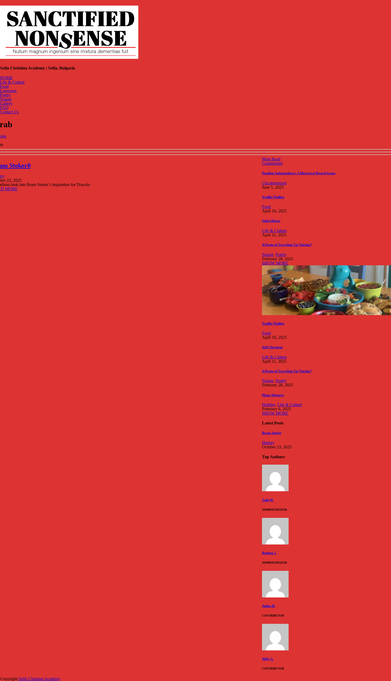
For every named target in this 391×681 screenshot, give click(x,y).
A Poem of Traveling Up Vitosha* (287, 245)
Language (8, 90)
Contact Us (9, 112)
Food (4, 86)
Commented (272, 163)
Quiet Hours (271, 221)
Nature (5, 99)
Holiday (268, 404)
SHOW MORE (275, 263)
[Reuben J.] (275, 543)
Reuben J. (269, 553)
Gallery (6, 103)
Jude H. (267, 500)
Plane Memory (273, 395)
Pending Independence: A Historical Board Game (298, 173)
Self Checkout (272, 347)
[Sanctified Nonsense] (69, 56)
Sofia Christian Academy (39, 678)
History (268, 442)
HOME (6, 78)
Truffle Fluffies (273, 197)
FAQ (4, 107)
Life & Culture (12, 82)
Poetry (5, 95)
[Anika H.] (275, 596)
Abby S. (267, 659)
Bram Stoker (271, 433)
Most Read (271, 159)
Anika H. (268, 606)
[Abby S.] (275, 649)
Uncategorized (274, 183)
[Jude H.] (275, 490)
